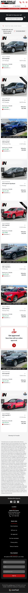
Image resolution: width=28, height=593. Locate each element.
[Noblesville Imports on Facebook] (10, 502)
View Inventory (14, 526)
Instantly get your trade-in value (14, 18)
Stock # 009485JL (6, 223)
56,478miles (23, 102)
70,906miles (23, 375)
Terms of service (14, 546)
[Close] (25, 17)
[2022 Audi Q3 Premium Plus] (14, 295)
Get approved (14, 534)
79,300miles (23, 185)
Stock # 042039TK (6, 265)
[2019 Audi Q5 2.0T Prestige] (14, 45)
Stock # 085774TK (6, 98)
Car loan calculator (14, 538)
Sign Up (14, 575)
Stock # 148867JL (6, 306)
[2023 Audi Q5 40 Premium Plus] (14, 128)
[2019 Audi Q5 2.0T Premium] (14, 360)
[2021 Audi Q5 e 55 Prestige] (14, 253)
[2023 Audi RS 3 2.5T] (14, 401)
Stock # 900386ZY (6, 413)
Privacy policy (14, 542)
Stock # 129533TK (6, 56)
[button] (20, 2)
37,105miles (23, 417)
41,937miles (23, 269)
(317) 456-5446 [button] (15, 516)
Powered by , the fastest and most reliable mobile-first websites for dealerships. (14, 586)
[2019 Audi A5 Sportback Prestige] (14, 170)
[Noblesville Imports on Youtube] (14, 502)
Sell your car (14, 530)
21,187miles (23, 144)
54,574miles (23, 60)
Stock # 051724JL (6, 371)
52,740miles (23, 310)
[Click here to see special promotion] (14, 8)
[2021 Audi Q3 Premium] (14, 211)
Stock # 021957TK (6, 181)
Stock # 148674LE (6, 140)
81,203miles (23, 227)
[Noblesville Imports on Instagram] (17, 502)
